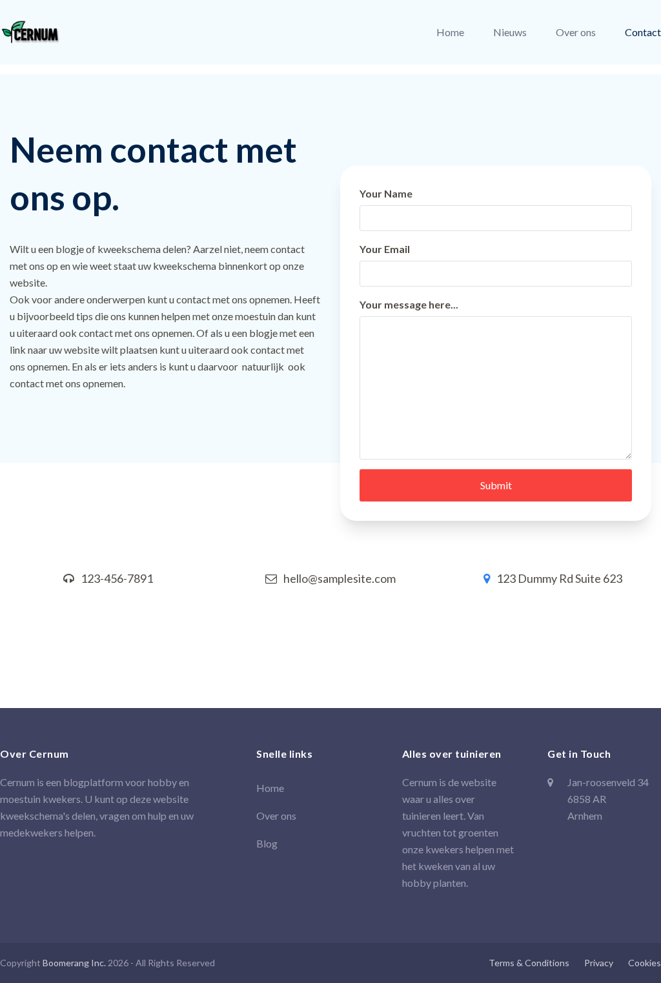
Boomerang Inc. (74, 962)
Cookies (644, 962)
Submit (496, 485)
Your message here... (409, 304)
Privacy (598, 962)
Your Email (385, 249)
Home (270, 788)
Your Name (386, 193)
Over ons (276, 815)
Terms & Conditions (529, 962)
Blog (267, 843)
